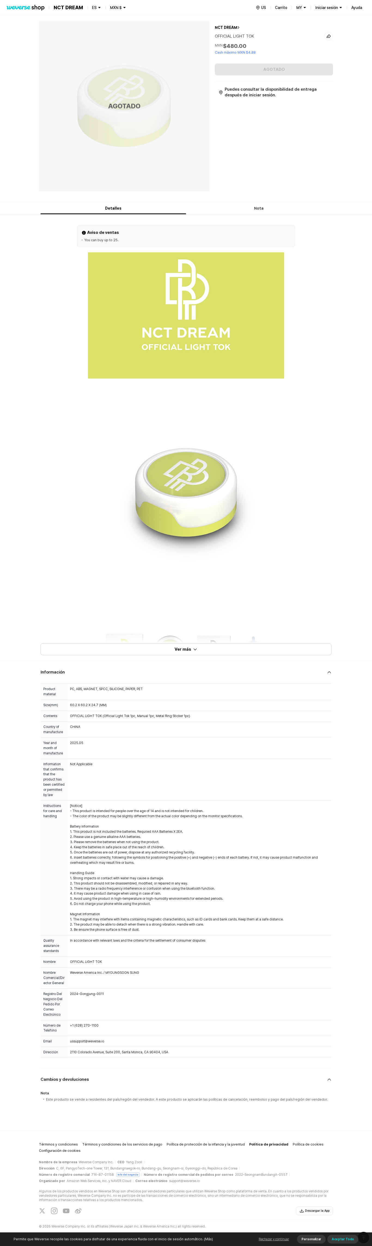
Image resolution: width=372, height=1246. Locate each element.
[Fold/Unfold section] (186, 672)
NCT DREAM (226, 27)
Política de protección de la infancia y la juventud (206, 1144)
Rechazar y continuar (274, 1239)
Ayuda (356, 7)
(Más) (208, 1239)
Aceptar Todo (343, 1239)
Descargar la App (317, 1211)
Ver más (183, 649)
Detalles (113, 208)
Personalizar (311, 1239)
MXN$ (116, 7)
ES (94, 7)
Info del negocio (128, 1174)
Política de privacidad (268, 1144)
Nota (259, 208)
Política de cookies (308, 1144)
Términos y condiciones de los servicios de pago (122, 1144)
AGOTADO (274, 69)
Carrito (281, 7)
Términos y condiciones (58, 1144)
